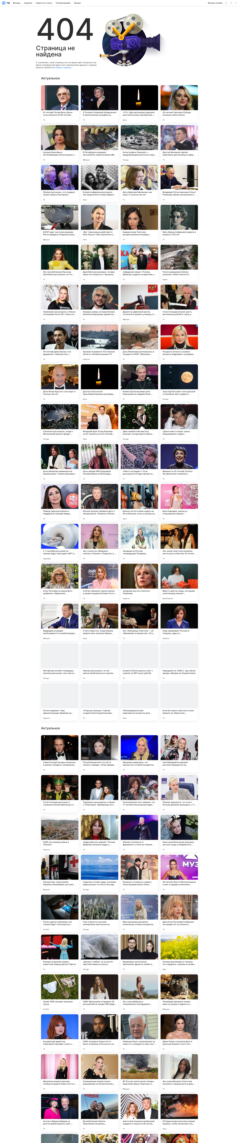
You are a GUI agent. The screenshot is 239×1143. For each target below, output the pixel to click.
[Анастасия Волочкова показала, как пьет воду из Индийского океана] (179, 1073)
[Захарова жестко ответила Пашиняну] (139, 582)
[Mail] (3, 3)
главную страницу (63, 67)
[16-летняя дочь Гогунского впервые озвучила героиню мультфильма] (59, 941)
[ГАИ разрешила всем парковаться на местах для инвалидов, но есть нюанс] (139, 702)
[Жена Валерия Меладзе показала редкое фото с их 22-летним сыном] (59, 781)
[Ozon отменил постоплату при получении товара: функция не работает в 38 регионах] (179, 901)
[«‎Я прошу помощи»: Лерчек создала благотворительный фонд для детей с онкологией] (99, 702)
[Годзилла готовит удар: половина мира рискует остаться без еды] (99, 1112)
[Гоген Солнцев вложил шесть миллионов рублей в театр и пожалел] (179, 303)
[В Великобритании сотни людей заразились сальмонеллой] (59, 901)
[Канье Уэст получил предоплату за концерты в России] (99, 861)
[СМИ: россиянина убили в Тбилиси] (59, 1073)
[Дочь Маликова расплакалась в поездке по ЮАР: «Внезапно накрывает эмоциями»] (139, 343)
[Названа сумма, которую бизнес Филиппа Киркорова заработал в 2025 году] (99, 303)
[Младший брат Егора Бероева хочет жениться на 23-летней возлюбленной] (99, 423)
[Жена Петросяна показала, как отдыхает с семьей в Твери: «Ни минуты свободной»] (99, 781)
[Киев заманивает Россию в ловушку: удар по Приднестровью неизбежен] (179, 622)
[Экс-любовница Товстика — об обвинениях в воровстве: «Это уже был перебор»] (139, 622)
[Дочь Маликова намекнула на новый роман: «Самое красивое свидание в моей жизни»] (59, 462)
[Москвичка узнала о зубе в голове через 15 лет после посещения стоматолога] (59, 821)
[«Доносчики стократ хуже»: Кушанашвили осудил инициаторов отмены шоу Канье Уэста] (179, 423)
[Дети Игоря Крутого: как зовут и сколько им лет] (59, 383)
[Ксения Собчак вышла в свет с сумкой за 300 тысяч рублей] (139, 662)
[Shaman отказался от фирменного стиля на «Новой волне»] (139, 1073)
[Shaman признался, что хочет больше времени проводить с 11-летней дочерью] (179, 1033)
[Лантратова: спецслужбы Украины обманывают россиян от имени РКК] (59, 1112)
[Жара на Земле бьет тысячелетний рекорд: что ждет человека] (179, 861)
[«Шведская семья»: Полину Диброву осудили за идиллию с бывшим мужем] (139, 263)
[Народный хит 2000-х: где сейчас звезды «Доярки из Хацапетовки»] (179, 662)
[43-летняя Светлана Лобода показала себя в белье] (179, 104)
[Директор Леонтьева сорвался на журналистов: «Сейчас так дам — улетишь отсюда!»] (139, 941)
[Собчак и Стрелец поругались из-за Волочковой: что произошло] (179, 781)
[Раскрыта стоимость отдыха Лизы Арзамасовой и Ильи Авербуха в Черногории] (139, 1112)
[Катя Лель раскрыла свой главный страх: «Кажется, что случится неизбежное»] (99, 821)
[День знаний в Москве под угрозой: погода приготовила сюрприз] (139, 423)
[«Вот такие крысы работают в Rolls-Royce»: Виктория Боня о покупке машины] (99, 223)
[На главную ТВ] (7, 3)
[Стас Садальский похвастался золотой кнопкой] (179, 941)
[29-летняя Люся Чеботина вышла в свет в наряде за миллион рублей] (179, 1112)
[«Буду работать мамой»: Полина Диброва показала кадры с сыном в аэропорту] (99, 1073)
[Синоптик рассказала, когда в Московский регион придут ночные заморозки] (59, 423)
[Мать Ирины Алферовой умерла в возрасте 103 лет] (179, 223)
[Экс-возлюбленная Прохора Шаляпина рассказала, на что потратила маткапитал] (59, 263)
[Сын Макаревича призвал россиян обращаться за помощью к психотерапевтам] (179, 993)
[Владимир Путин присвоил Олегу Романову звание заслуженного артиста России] (179, 183)
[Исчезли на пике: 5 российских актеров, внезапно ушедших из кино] (99, 941)
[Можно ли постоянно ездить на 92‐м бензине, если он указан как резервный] (139, 502)
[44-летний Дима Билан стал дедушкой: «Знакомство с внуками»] (59, 343)
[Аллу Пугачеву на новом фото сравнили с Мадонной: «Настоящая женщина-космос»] (59, 582)
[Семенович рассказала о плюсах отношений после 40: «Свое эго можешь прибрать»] (59, 303)
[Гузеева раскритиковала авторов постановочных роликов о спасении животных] (59, 742)
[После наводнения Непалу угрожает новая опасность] (179, 263)
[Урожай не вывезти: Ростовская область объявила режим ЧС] (99, 343)
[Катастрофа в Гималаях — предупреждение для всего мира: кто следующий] (139, 143)
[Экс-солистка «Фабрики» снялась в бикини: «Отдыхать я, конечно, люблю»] (99, 542)
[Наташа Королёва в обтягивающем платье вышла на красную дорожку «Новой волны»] (59, 143)
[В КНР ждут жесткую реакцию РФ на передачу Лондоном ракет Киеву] (59, 223)
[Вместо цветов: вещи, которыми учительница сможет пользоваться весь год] (179, 582)
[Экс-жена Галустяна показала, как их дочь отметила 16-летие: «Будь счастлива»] (179, 542)
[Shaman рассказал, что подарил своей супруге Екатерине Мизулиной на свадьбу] (59, 183)
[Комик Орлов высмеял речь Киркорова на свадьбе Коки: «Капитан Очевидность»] (139, 383)
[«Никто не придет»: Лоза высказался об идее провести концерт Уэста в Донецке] (139, 462)
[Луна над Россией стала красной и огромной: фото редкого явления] (179, 383)
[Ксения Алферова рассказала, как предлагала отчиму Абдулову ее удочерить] (99, 183)
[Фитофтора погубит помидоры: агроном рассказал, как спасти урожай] (59, 662)
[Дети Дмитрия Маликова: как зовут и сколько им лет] (139, 183)
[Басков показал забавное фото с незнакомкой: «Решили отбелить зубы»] (99, 502)
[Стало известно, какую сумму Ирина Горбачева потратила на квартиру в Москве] (139, 781)
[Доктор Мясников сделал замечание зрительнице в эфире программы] (179, 143)
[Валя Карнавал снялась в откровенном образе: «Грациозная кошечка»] (179, 502)
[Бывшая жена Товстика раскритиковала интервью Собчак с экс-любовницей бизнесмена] (139, 223)
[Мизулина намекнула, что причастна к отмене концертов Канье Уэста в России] (139, 993)
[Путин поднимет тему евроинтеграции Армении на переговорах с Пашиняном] (59, 702)
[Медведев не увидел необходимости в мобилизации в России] (59, 622)
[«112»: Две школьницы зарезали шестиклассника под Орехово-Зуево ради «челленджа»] (139, 104)
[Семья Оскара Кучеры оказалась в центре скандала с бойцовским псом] (59, 993)
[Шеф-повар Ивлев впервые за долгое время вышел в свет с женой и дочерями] (139, 821)
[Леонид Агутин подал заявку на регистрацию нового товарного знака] (179, 821)
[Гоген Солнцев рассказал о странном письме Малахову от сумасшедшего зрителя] (59, 1033)
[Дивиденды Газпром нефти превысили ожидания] (139, 901)
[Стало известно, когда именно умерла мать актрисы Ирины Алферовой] (99, 622)
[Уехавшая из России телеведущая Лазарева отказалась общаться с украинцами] (139, 542)
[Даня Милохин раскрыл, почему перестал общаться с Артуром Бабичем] (99, 263)
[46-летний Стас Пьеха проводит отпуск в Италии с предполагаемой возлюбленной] (59, 861)
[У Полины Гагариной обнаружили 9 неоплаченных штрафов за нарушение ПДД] (99, 104)
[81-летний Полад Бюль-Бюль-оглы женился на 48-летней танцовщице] (59, 104)
